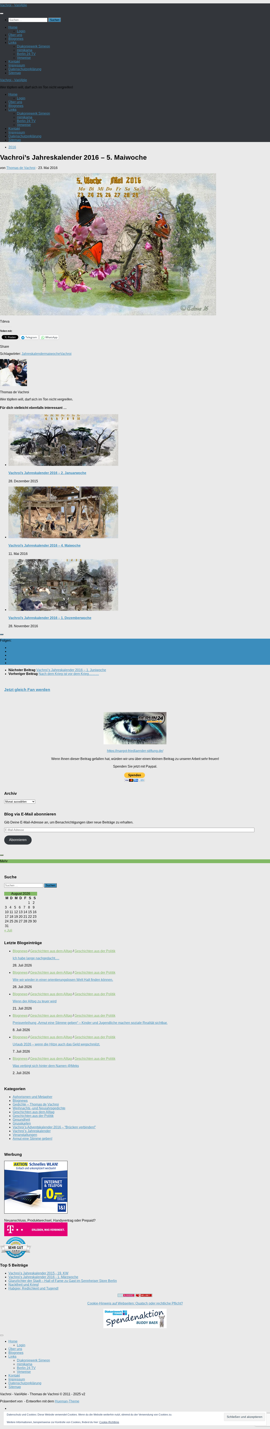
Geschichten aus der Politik (94, 951)
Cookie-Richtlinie (109, 1422)
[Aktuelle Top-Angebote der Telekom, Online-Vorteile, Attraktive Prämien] (36, 1235)
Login (21, 31)
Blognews (15, 39)
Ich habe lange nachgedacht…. (36, 958)
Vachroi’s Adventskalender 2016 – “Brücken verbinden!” (54, 1127)
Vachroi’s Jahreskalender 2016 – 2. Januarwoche (47, 473)
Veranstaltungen (25, 1135)
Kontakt (14, 61)
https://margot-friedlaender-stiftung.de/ (135, 751)
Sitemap (14, 73)
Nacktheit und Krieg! (23, 1284)
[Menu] (1, 13)
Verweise (24, 57)
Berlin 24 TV (26, 54)
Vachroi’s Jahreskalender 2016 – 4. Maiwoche (44, 545)
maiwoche (52, 354)
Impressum (16, 65)
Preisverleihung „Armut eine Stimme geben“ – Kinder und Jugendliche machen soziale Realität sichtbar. (90, 1023)
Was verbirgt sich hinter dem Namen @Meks (46, 1066)
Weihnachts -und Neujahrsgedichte (39, 1108)
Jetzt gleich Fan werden (27, 689)
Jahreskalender (33, 354)
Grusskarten (22, 1123)
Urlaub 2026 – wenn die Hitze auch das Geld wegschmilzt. (56, 1044)
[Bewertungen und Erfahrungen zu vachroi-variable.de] (16, 1257)
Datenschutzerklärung (24, 69)
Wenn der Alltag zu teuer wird (35, 1001)
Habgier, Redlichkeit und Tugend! (33, 1288)
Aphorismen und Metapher (32, 1097)
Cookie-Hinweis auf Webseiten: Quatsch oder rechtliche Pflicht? (135, 1303)
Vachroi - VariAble (13, 5)
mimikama (24, 50)
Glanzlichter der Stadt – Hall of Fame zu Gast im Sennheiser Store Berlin (62, 1281)
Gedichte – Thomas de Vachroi (36, 1104)
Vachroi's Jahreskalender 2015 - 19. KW (38, 1273)
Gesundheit (21, 1119)
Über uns (15, 35)
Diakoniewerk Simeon (33, 46)
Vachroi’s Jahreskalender (32, 1131)
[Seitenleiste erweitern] (1, 634)
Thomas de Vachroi (20, 168)
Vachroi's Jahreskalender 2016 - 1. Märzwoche (43, 1277)
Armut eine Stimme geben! (32, 1138)
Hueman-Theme (67, 1401)
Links (12, 42)
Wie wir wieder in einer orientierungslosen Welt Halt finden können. (63, 980)
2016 (12, 147)
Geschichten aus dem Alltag (51, 951)
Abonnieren (18, 840)
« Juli (8, 930)
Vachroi (66, 354)
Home (13, 27)
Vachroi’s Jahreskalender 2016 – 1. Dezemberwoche (49, 618)
